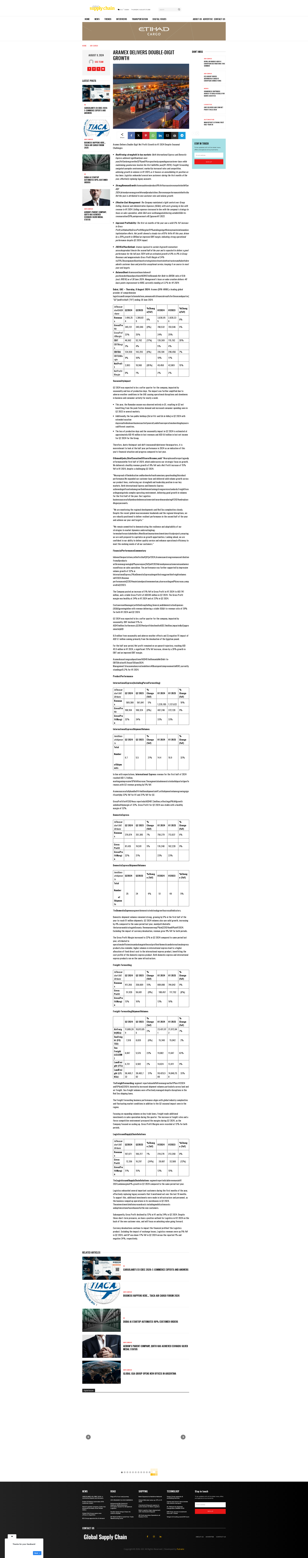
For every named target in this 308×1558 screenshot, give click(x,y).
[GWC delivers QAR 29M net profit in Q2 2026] (197, 107)
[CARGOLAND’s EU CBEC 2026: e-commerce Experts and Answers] (96, 93)
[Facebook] (89, 69)
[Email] (167, 135)
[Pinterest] (145, 135)
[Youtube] (103, 69)
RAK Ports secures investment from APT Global (177, 1512)
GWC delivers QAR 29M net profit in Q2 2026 (213, 108)
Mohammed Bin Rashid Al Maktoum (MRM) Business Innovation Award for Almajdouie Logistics (121, 1506)
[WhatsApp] (153, 135)
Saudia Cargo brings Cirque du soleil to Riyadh (120, 1512)
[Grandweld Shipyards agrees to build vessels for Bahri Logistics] (197, 92)
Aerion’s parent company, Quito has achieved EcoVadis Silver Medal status (95, 216)
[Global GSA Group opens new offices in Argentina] (101, 1372)
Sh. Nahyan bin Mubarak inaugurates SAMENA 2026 (175, 1507)
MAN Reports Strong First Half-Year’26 (214, 123)
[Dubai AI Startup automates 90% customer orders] (96, 162)
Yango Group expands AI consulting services (175, 1497)
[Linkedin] (160, 135)
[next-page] (197, 133)
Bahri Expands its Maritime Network (150, 1496)
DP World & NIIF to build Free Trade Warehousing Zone (122, 1517)
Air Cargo (94, 45)
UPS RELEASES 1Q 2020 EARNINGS (121, 1500)
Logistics (208, 104)
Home (84, 45)
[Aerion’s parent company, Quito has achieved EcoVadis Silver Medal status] (96, 197)
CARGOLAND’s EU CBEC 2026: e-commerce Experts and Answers (96, 110)
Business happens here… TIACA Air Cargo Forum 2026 (95, 145)
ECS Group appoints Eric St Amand (93, 1518)
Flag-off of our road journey (119, 1496)
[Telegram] (182, 135)
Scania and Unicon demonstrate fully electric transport (177, 1502)
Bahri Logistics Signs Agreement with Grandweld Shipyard (149, 1511)
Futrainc (180, 1549)
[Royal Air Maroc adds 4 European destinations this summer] (197, 62)
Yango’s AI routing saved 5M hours (178, 1517)
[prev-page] (193, 133)
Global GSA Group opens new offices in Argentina (150, 1373)
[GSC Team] (92, 61)
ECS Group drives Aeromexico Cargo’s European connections (212, 78)
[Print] (174, 135)
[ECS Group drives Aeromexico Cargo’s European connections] (197, 77)
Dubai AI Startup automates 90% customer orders (96, 180)
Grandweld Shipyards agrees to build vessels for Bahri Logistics (214, 93)
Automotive (209, 119)
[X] (98, 69)
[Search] (179, 9)
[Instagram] (94, 69)
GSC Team (99, 61)
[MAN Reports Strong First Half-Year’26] (197, 122)
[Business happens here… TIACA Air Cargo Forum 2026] (96, 128)
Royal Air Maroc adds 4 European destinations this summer (214, 63)
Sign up (209, 162)
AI (85, 105)
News (206, 88)
